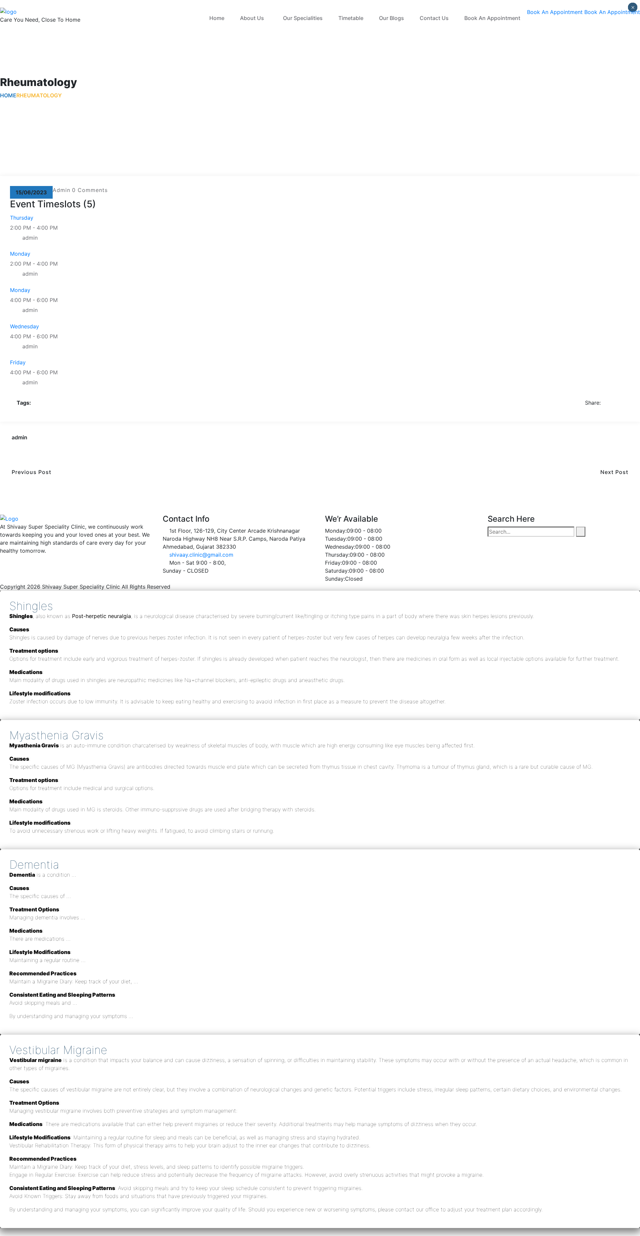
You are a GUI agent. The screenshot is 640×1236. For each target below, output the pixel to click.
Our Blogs (391, 18)
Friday (18, 362)
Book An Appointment (492, 18)
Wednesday (24, 326)
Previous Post (29, 472)
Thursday (21, 217)
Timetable (350, 18)
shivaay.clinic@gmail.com (201, 554)
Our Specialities (303, 18)
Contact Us (434, 18)
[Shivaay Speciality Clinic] (8, 11)
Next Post (616, 472)
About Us (252, 18)
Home (216, 18)
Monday (20, 253)
